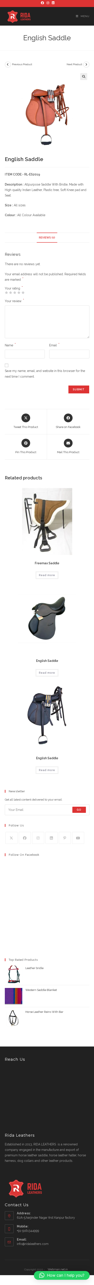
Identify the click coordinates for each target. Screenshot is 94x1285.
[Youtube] (78, 838)
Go (79, 809)
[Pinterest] (65, 838)
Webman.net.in (58, 1269)
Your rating (14, 288)
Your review (14, 300)
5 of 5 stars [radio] (22, 292)
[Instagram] (47, 3)
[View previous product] (8, 64)
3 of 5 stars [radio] (14, 292)
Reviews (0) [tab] (47, 237)
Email (54, 345)
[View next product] (86, 64)
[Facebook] (42, 3)
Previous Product (22, 64)
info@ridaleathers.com (33, 1244)
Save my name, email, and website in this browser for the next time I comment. (45, 373)
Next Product (74, 64)
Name (10, 345)
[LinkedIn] (52, 3)
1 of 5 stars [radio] (6, 292)
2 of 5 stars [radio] (10, 292)
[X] (11, 838)
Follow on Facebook (24, 854)
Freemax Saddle (47, 563)
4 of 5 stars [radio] (18, 292)
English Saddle (47, 661)
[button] (83, 76)
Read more (47, 575)
